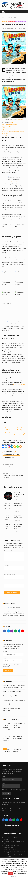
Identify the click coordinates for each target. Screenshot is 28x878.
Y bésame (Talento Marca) (10, 467)
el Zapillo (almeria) (9, 451)
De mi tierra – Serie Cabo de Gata (18, 526)
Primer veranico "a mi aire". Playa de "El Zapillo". (13, 476)
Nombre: (5, 651)
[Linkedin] (11, 446)
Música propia (11, 21)
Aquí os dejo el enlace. (19, 384)
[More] (20, 446)
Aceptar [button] (10, 873)
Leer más (14, 876)
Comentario (8, 551)
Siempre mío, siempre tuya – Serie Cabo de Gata (18, 506)
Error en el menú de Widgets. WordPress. (11, 709)
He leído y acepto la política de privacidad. (14, 790)
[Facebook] (3, 446)
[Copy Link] (14, 446)
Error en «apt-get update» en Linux (13, 696)
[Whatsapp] (17, 446)
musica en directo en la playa (11, 454)
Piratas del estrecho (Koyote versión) (19, 494)
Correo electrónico (10, 574)
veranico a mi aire (9, 457)
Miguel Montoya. (14, 181)
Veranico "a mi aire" (20, 21)
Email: (4, 658)
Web (5, 583)
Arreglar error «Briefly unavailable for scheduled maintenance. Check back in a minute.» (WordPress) (14, 702)
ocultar (11, 122)
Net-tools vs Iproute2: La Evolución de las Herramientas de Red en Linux (14, 686)
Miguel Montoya (19, 119)
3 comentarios (21, 28)
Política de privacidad (7, 829)
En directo (4, 21)
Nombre (7, 565)
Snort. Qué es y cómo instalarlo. (12, 691)
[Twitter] (6, 446)
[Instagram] (9, 446)
